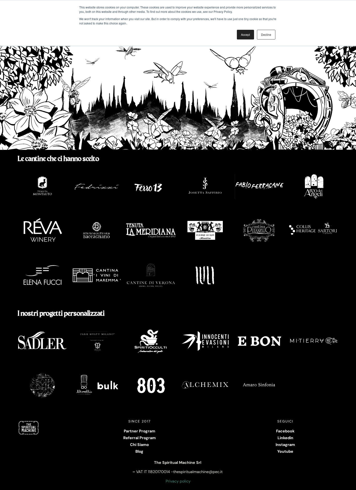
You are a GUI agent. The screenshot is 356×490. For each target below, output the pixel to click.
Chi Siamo (139, 444)
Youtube (285, 451)
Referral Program (139, 437)
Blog (139, 451)
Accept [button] (245, 34)
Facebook (285, 431)
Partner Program (139, 431)
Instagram (285, 444)
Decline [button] (266, 34)
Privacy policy (178, 481)
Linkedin (285, 437)
